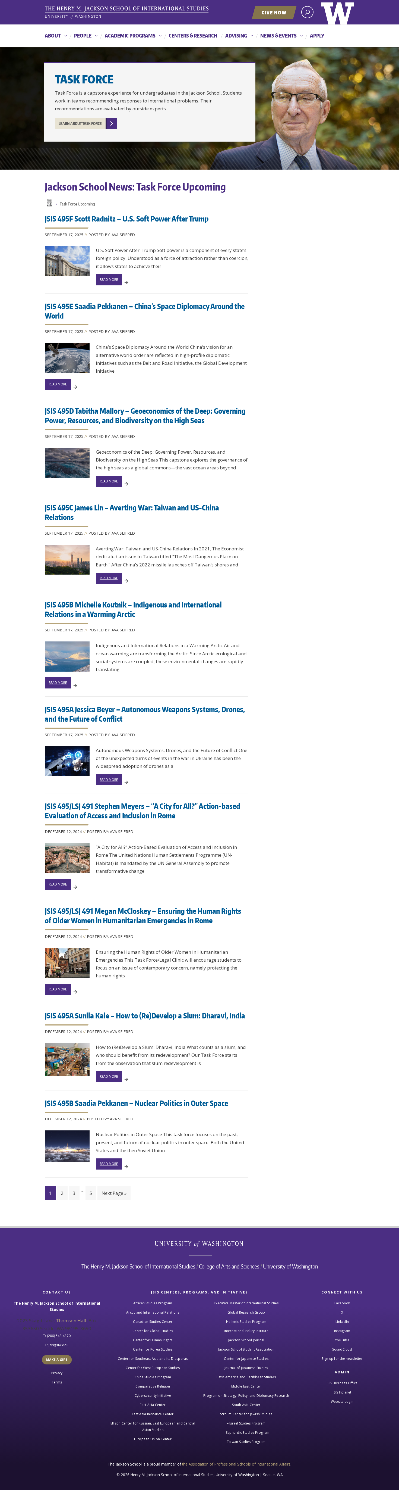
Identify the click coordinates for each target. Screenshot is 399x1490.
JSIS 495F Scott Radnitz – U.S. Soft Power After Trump (127, 218)
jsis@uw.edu (58, 1345)
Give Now (274, 12)
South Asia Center (246, 1404)
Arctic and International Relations (152, 1312)
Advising (236, 35)
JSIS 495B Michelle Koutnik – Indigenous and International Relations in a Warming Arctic (133, 609)
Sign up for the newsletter (342, 1358)
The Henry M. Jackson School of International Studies (138, 1266)
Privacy (57, 1373)
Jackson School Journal (246, 1340)
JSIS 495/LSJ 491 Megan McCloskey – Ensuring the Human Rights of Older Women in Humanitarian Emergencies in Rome (143, 915)
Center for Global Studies (152, 1331)
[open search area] (307, 12)
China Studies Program (153, 1377)
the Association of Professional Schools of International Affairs (236, 1464)
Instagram (342, 1331)
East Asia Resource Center (152, 1414)
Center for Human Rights (152, 1340)
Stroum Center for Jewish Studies (246, 1414)
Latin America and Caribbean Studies (246, 1377)
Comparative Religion (152, 1386)
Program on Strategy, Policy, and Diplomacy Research (246, 1395)
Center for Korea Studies (152, 1349)
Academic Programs (130, 35)
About (53, 35)
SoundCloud (342, 1349)
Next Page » (114, 1193)
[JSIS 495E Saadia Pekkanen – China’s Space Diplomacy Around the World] (67, 358)
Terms (57, 1382)
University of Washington (337, 12)
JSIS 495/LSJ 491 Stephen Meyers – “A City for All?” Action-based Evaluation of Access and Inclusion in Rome (142, 810)
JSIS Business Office (342, 1383)
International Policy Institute (246, 1331)
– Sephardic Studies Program (246, 1432)
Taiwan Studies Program (246, 1441)
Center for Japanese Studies (246, 1358)
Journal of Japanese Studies (246, 1368)
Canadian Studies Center (152, 1321)
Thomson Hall (71, 1320)
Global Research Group (246, 1312)
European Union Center (153, 1439)
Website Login (342, 1401)
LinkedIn (342, 1321)
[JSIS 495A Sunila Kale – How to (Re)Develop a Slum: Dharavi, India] (67, 1059)
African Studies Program (152, 1303)
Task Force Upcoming (77, 204)
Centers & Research (193, 35)
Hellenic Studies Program (246, 1321)
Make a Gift (57, 1359)
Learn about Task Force (80, 123)
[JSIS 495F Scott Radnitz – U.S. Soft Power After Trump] (67, 261)
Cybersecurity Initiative (153, 1395)
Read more (109, 279)
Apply (317, 35)
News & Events (278, 35)
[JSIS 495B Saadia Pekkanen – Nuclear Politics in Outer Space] (67, 1146)
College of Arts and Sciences (229, 1266)
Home (49, 203)
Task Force (84, 79)
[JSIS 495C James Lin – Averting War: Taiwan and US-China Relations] (67, 560)
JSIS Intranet (342, 1392)
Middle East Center (246, 1386)
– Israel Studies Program (246, 1423)
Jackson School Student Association (246, 1349)
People (82, 35)
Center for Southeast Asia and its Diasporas (153, 1358)
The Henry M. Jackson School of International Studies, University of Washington (127, 13)
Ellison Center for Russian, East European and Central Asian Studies (152, 1426)
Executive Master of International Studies (246, 1303)
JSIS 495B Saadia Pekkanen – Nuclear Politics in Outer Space (136, 1103)
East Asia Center (153, 1404)
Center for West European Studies (153, 1368)
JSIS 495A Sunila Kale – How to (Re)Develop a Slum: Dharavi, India (145, 1015)
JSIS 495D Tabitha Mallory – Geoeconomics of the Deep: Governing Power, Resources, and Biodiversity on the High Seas (145, 415)
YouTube (342, 1340)
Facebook (342, 1303)
